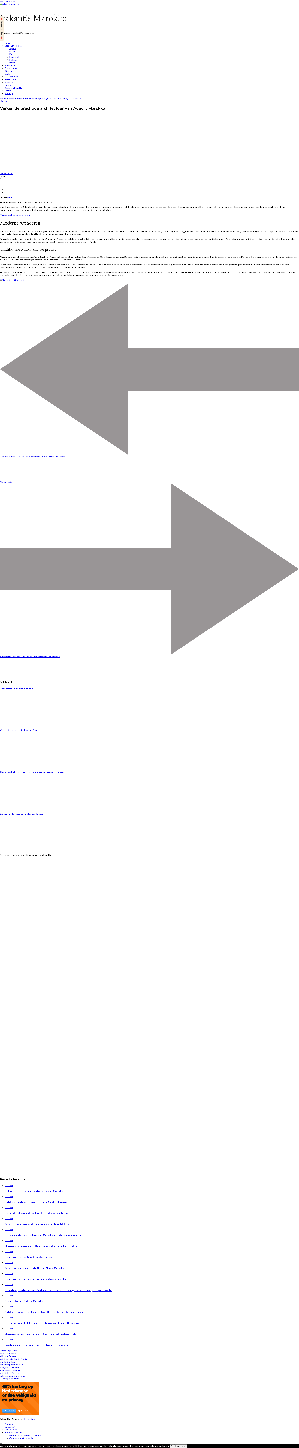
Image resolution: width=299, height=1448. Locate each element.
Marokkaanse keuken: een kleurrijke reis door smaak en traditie (41, 1246)
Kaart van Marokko (13, 88)
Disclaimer (10, 1427)
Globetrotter (6, 173)
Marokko (9, 82)
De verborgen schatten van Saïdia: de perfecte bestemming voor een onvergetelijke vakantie (58, 1290)
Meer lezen (180, 1446)
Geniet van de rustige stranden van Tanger (21, 814)
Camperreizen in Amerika (21, 1438)
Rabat (12, 62)
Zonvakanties (11, 68)
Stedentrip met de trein (11, 1364)
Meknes (13, 59)
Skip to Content (7, 1)
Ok (172, 1446)
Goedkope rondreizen (10, 1378)
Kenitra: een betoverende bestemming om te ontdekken (37, 1224)
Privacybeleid (30, 1419)
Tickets (8, 71)
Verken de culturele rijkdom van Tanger (20, 730)
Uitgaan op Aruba (8, 1350)
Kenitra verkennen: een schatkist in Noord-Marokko (34, 1268)
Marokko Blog (11, 76)
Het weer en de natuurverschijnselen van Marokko (34, 1191)
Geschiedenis (11, 79)
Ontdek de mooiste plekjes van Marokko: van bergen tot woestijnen (44, 1312)
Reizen (8, 90)
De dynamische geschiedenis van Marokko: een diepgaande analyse (43, 1235)
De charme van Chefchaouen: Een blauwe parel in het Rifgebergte (43, 1323)
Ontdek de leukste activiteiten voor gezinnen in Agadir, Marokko (32, 772)
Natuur (8, 85)
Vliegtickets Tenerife (10, 1370)
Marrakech (14, 57)
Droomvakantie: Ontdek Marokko (16, 688)
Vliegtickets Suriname (10, 1373)
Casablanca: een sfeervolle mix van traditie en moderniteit (39, 1345)
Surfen (8, 74)
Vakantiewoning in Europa (12, 1376)
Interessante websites (15, 1432)
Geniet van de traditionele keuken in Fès (28, 1257)
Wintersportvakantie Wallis (13, 1359)
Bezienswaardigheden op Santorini (25, 1435)
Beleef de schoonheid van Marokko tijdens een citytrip (36, 1213)
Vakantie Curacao (8, 1356)
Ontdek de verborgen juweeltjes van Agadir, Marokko (36, 1202)
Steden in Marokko (14, 45)
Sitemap (9, 93)
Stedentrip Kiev (7, 1362)
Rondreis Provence (9, 1353)
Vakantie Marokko (33, 19)
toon (9, 197)
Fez (11, 54)
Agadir (12, 48)
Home (8, 43)
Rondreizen (10, 65)
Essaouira (13, 51)
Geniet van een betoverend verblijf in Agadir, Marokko (36, 1279)
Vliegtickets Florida (9, 1367)
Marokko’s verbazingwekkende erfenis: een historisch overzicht (41, 1334)
